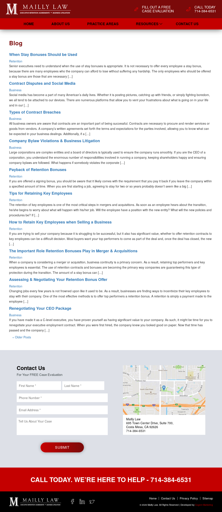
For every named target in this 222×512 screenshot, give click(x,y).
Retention (15, 61)
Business (15, 90)
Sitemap (207, 498)
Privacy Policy (189, 498)
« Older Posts (21, 337)
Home (29, 23)
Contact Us (187, 23)
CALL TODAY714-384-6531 (205, 9)
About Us (60, 23)
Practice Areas (103, 23)
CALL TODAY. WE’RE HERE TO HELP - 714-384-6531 (111, 479)
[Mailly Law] (38, 9)
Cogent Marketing (204, 504)
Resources (147, 23)
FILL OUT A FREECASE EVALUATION (158, 9)
